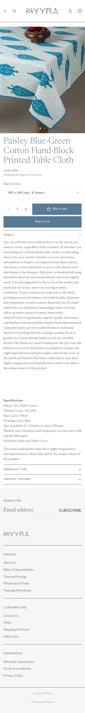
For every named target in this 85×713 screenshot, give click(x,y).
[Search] (14, 11)
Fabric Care (11, 636)
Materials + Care (15, 469)
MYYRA (47, 693)
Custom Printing (14, 576)
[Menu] (5, 11)
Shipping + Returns (17, 479)
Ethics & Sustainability (18, 569)
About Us (9, 563)
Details (8, 235)
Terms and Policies (42, 702)
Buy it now (42, 221)
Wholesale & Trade (16, 583)
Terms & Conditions (17, 668)
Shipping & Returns (16, 629)
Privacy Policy (13, 675)
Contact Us (11, 615)
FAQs (7, 622)
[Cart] (80, 11)
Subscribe (70, 510)
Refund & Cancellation (18, 661)
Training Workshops (17, 590)
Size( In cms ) (12, 184)
